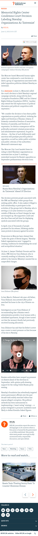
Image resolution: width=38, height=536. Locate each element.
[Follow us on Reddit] (8, 510)
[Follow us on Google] (17, 510)
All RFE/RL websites (7, 533)
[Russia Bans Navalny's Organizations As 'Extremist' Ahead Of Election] (19, 174)
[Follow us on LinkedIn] (31, 510)
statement (8, 91)
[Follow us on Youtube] (3, 510)
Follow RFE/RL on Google (23, 533)
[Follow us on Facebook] (26, 510)
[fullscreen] (35, 371)
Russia (4, 9)
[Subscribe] (8, 515)
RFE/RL (6, 27)
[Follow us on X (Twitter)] (22, 510)
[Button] (34, 36)
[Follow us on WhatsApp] (3, 515)
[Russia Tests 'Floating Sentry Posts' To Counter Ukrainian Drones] (19, 472)
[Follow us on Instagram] (12, 510)
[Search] (35, 533)
